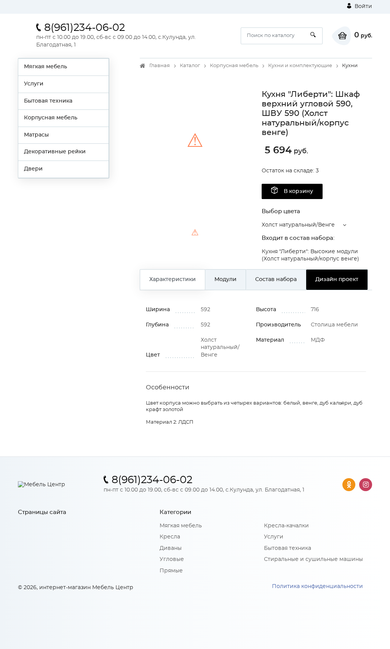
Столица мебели (334, 325)
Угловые (172, 559)
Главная (159, 65)
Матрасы (36, 135)
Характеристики (172, 279)
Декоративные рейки (55, 151)
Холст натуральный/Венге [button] (298, 225)
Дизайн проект (336, 279)
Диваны (171, 548)
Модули (225, 279)
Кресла (170, 537)
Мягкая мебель (45, 66)
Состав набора (276, 279)
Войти (362, 6)
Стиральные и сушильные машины (313, 559)
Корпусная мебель (50, 117)
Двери (33, 169)
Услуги (33, 84)
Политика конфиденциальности (317, 586)
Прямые (171, 570)
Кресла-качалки (286, 526)
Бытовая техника (48, 101)
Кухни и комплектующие (300, 65)
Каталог (190, 65)
